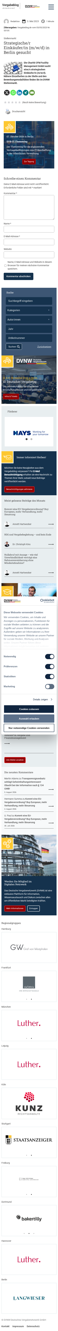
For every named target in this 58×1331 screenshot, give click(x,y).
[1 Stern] (5, 102)
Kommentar (10, 193)
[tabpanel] (29, 433)
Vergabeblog (10, 5)
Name (7, 223)
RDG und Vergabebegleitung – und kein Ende (27, 534)
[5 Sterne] (19, 102)
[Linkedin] (19, 92)
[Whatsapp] (13, 92)
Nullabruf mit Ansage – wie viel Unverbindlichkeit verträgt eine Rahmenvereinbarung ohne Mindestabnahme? (21, 558)
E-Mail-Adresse (12, 236)
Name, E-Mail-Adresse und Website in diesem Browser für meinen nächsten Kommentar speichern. (30, 265)
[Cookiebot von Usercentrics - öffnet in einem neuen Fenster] (41, 601)
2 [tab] (31, 439)
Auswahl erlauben (29, 718)
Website (8, 249)
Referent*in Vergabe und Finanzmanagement (17, 736)
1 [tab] (26, 439)
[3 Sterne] (12, 102)
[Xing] (26, 92)
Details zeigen (40, 699)
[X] (7, 92)
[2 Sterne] (8, 102)
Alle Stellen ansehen (15, 760)
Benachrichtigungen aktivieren (19, 489)
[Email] (32, 92)
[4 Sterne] (16, 102)
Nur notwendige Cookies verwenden (29, 728)
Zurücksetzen (44, 346)
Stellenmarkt (10, 38)
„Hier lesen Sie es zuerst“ (8, 8)
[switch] (49, 666)
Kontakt (5, 1326)
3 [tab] (33, 1233)
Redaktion (15, 21)
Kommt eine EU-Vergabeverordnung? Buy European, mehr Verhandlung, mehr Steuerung (26, 512)
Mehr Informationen (15, 908)
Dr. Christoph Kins (21, 544)
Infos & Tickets (11, 396)
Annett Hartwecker (22, 524)
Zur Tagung (29, 161)
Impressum (18, 1326)
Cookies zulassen (29, 709)
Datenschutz (33, 1326)
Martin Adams (11, 778)
